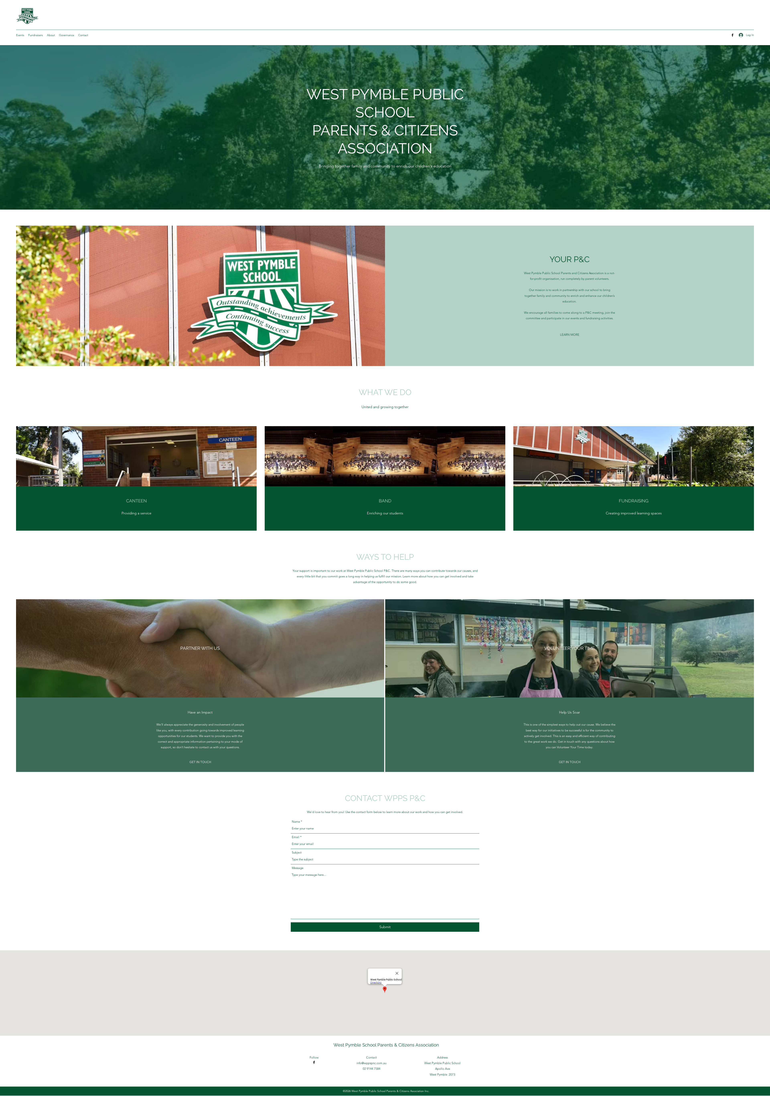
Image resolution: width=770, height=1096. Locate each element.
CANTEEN (136, 500)
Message (297, 867)
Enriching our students (385, 513)
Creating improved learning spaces (634, 513)
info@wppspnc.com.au (371, 1063)
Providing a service (136, 513)
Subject (297, 852)
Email (295, 836)
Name (296, 821)
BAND (385, 500)
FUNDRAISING (633, 500)
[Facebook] (732, 35)
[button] (35, 35)
